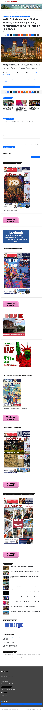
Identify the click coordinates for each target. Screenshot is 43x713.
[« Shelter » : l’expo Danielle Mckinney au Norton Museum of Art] (6, 568)
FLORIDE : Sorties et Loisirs (11, 12)
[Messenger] (32, 35)
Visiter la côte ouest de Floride (8, 642)
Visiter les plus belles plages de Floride (10, 645)
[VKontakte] (24, 35)
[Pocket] (30, 35)
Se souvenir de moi (5, 701)
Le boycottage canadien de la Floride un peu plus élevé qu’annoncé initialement (25, 611)
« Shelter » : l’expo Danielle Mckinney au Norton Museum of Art (21, 566)
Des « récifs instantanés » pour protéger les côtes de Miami (21, 581)
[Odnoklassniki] (27, 35)
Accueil (4, 12)
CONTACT (40, 709)
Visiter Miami (5, 638)
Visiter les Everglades (7, 640)
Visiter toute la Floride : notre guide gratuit (10, 646)
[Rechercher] (5, 2)
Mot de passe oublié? (38, 698)
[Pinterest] (19, 35)
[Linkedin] (14, 35)
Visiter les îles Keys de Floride (8, 643)
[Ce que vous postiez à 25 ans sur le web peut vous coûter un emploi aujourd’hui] (6, 593)
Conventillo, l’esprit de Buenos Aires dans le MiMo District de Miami (34, 108)
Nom (4, 135)
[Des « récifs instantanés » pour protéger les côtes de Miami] (6, 583)
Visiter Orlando (5, 639)
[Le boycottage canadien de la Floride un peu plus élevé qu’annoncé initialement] (6, 613)
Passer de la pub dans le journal (7, 683)
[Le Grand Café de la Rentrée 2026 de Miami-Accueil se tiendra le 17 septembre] (8, 103)
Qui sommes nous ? (4, 681)
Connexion (21, 704)
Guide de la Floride (4, 678)
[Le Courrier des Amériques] (12, 2)
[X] (11, 35)
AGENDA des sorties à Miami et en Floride (10, 16)
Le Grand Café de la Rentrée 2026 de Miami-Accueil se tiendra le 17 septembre (8, 108)
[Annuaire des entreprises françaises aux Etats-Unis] (21, 6)
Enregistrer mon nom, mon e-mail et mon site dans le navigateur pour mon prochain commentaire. (21, 144)
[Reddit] (22, 35)
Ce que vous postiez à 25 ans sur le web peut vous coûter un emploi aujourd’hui (25, 591)
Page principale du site (5, 673)
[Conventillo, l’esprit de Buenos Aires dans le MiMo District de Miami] (34, 103)
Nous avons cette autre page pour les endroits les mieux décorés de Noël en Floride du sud (21, 77)
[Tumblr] (16, 35)
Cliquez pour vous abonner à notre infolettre (9, 689)
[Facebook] (8, 35)
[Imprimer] (38, 35)
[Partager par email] (35, 35)
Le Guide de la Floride (34, 709)
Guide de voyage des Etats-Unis (7, 676)
